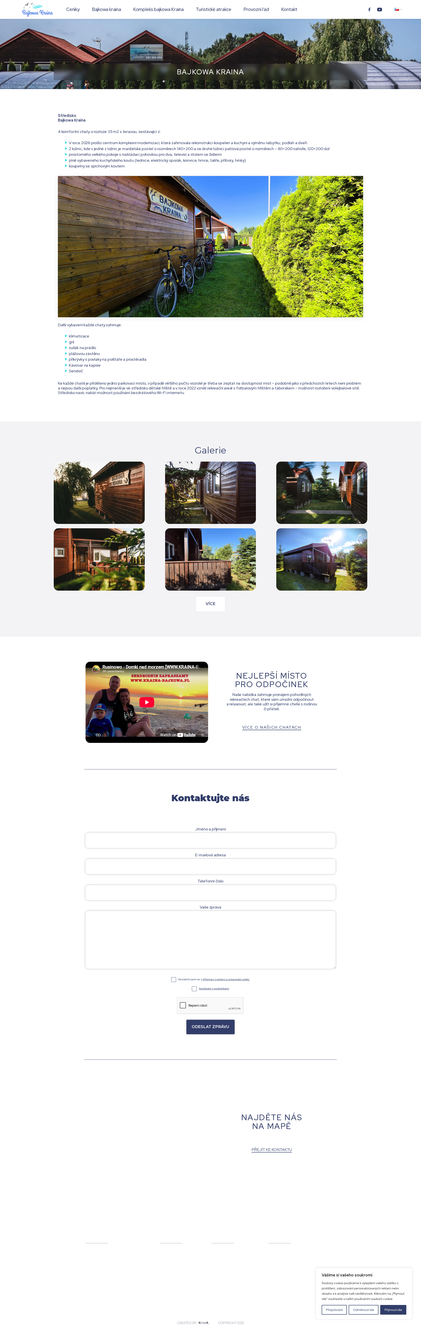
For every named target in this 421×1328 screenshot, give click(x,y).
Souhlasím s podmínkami (214, 988)
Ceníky (73, 9)
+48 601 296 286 (101, 1284)
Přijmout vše (393, 1310)
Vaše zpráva (210, 907)
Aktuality (278, 1236)
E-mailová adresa (210, 855)
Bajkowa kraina (106, 9)
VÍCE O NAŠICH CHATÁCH (271, 727)
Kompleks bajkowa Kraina (158, 9)
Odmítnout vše (363, 1310)
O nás (166, 1236)
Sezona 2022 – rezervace (278, 1254)
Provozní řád (256, 9)
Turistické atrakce (213, 9)
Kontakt (289, 9)
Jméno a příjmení (210, 829)
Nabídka (221, 1236)
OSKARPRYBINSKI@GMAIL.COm (111, 1291)
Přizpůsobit (334, 1310)
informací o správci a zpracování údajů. (226, 979)
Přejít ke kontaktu (272, 1149)
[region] (364, 1293)
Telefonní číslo (210, 881)
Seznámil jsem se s (214, 979)
